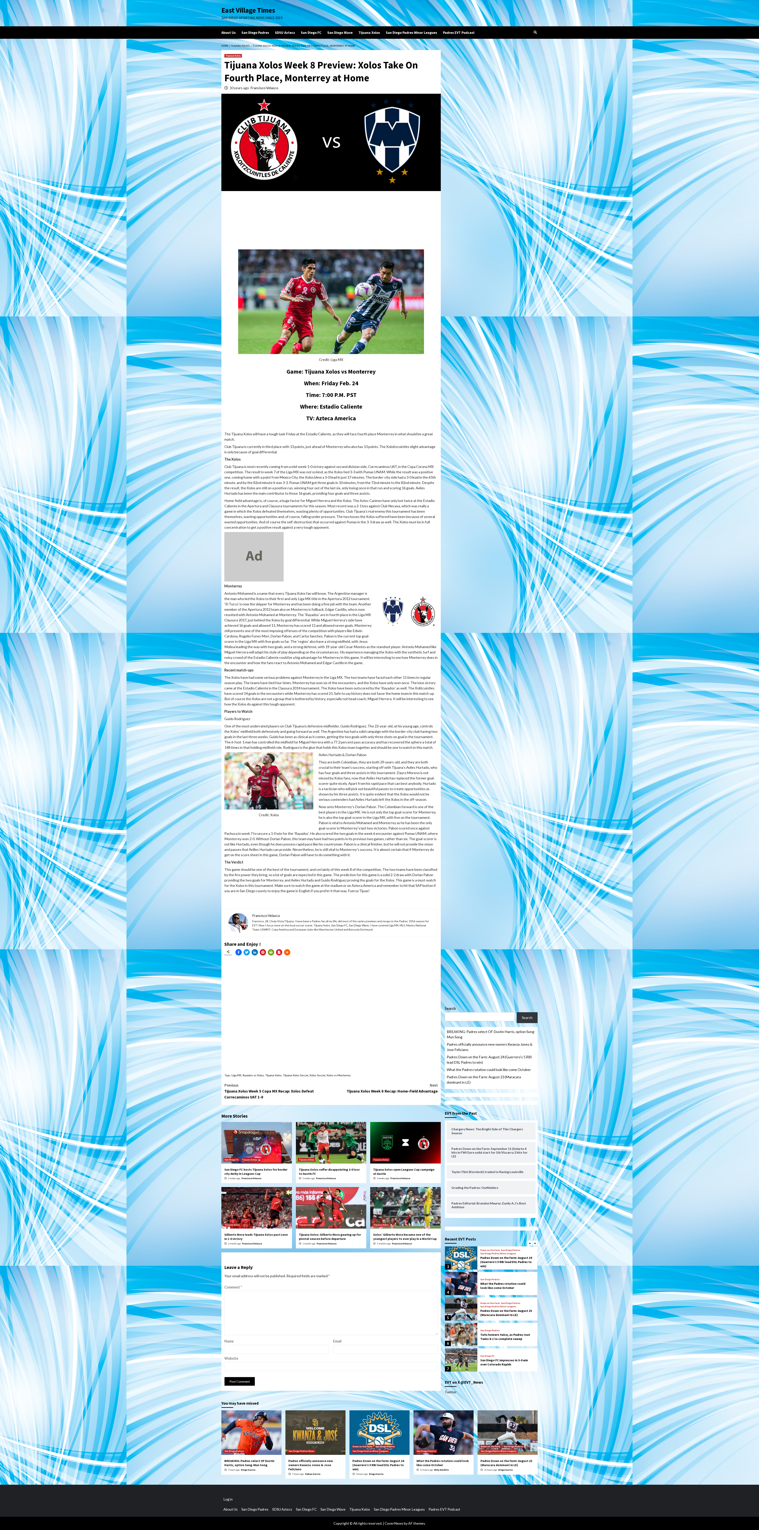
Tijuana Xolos (369, 32)
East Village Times (248, 10)
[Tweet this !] (247, 952)
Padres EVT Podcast (459, 32)
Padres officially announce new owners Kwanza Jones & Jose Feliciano (489, 1047)
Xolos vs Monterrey (339, 1075)
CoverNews (394, 1523)
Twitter (451, 1392)
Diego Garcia (248, 1469)
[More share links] (287, 952)
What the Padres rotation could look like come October (489, 1069)
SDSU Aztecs (285, 32)
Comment (233, 1287)
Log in (228, 1499)
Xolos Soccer (317, 1075)
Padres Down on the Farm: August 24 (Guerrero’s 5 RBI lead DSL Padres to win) (489, 1059)
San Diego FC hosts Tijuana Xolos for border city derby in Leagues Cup (255, 1171)
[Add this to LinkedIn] (255, 952)
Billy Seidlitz (441, 1469)
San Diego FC (311, 32)
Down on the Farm (490, 1277)
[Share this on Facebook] (238, 952)
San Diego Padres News (301, 1451)
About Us (228, 32)
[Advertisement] (331, 221)
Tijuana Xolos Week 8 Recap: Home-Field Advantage (392, 1088)
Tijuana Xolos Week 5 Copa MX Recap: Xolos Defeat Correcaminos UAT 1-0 (269, 1091)
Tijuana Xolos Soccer (295, 1075)
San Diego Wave (340, 32)
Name (229, 1341)
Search (450, 1008)
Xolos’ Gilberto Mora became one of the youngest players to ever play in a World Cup (405, 1237)
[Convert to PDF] (279, 952)
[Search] (535, 32)
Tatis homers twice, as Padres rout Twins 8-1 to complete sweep (505, 1311)
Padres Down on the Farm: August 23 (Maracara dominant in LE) (484, 1079)
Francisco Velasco (264, 88)
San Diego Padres (255, 32)
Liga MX (236, 1075)
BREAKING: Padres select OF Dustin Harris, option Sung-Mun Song (491, 1034)
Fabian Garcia (312, 1473)
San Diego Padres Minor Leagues (411, 32)
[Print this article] (271, 952)
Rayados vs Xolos (253, 1075)
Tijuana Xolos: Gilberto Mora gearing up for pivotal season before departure (330, 1237)
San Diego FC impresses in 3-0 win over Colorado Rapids (504, 1337)
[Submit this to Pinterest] (263, 952)
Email (337, 1341)
